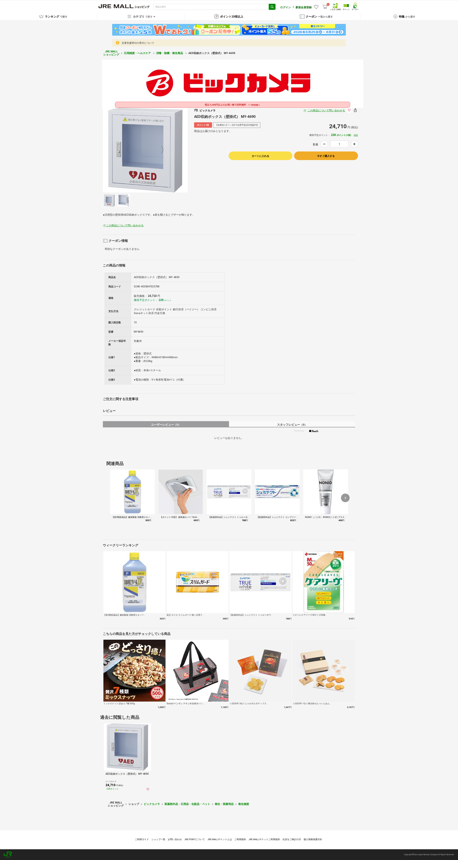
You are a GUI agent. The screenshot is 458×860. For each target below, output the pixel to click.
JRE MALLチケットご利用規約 (264, 839)
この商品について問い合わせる (326, 110)
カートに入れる (260, 156)
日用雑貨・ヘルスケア (138, 53)
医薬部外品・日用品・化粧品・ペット (187, 804)
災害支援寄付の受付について (138, 42)
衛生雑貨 (243, 804)
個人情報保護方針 (313, 839)
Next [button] (160, 150)
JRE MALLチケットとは (219, 839)
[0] (324, 6)
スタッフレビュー (292, 424)
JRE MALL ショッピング (111, 53)
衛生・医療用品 (224, 804)
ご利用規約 (240, 839)
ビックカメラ (152, 804)
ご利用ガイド (142, 839)
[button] (345, 497)
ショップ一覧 (158, 839)
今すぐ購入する (326, 156)
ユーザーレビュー (166, 424)
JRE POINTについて (194, 839)
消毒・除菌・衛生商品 (170, 53)
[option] (145, 150)
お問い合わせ (175, 839)
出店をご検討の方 (291, 839)
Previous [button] (130, 150)
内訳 (356, 135)
